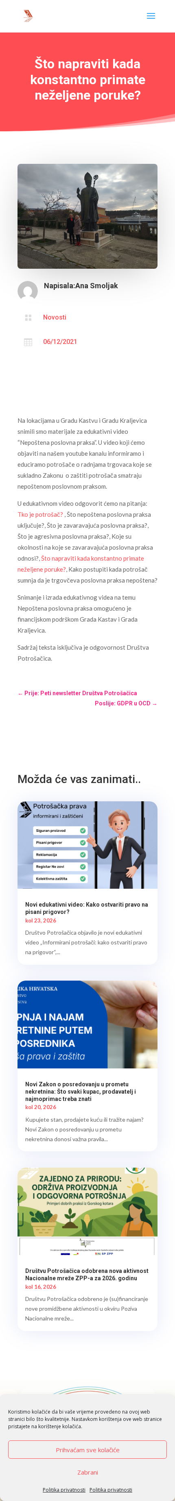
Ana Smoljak (96, 285)
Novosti (54, 317)
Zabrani (87, 1472)
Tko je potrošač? (40, 514)
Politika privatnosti (64, 1489)
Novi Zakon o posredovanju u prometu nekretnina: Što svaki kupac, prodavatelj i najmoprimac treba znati (80, 1091)
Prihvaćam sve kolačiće (88, 1450)
